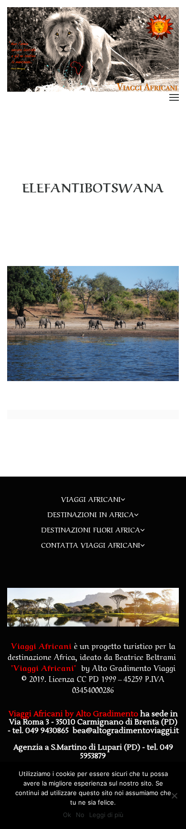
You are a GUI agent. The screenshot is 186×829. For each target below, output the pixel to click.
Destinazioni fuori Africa (90, 529)
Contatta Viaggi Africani (90, 544)
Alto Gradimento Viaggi (134, 667)
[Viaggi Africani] (93, 49)
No (80, 814)
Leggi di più (106, 814)
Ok (67, 814)
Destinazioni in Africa (90, 514)
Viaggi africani (91, 498)
